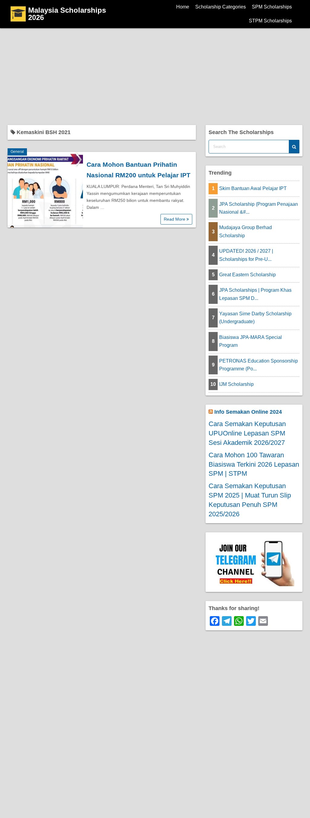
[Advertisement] (155, 73)
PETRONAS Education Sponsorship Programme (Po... (258, 364)
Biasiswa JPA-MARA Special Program (250, 341)
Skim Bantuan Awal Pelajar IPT (253, 188)
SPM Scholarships (272, 6)
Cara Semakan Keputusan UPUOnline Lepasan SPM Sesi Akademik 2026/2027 (247, 433)
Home (182, 6)
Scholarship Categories (220, 6)
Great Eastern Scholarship (247, 274)
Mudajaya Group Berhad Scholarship (245, 231)
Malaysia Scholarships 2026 (67, 13)
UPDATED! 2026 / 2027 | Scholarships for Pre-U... (246, 254)
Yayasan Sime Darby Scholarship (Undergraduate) (255, 317)
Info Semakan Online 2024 (248, 412)
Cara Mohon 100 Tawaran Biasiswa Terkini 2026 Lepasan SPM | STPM (254, 464)
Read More (175, 219)
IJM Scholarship (236, 384)
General (17, 151)
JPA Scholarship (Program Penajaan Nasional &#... (258, 208)
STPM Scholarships (270, 20)
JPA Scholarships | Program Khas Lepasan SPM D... (255, 294)
